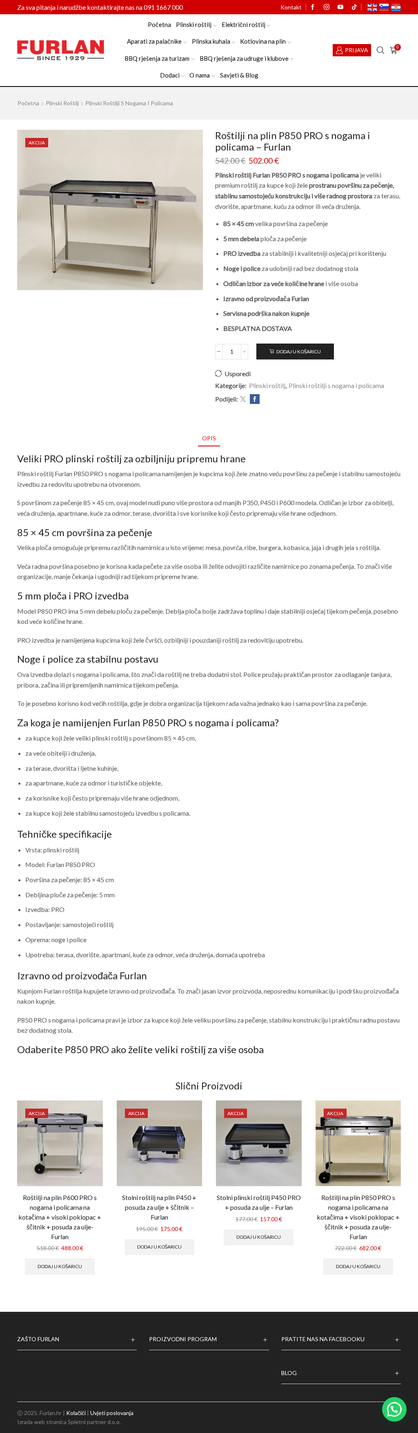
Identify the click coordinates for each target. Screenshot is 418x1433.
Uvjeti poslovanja (111, 1412)
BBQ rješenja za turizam (157, 58)
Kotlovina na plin (263, 41)
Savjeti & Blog (239, 75)
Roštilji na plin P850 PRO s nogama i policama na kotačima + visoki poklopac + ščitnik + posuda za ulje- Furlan (358, 1216)
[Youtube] (340, 7)
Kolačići (76, 1412)
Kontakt (291, 7)
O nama (199, 75)
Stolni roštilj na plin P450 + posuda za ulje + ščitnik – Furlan (159, 1207)
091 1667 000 (163, 7)
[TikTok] (354, 7)
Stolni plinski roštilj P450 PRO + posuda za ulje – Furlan (259, 1202)
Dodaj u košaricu (298, 351)
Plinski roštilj (193, 24)
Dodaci (170, 75)
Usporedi (238, 373)
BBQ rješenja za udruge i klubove (244, 58)
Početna (159, 24)
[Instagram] (326, 7)
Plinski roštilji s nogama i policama (129, 103)
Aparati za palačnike (154, 41)
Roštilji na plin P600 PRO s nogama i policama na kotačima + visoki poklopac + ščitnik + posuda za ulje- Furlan (59, 1216)
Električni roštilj (243, 24)
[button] (394, 1409)
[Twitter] (243, 399)
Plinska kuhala (211, 41)
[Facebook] (313, 7)
